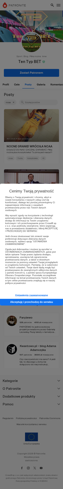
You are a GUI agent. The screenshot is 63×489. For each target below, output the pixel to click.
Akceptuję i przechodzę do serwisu (31, 302)
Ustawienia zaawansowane (31, 295)
